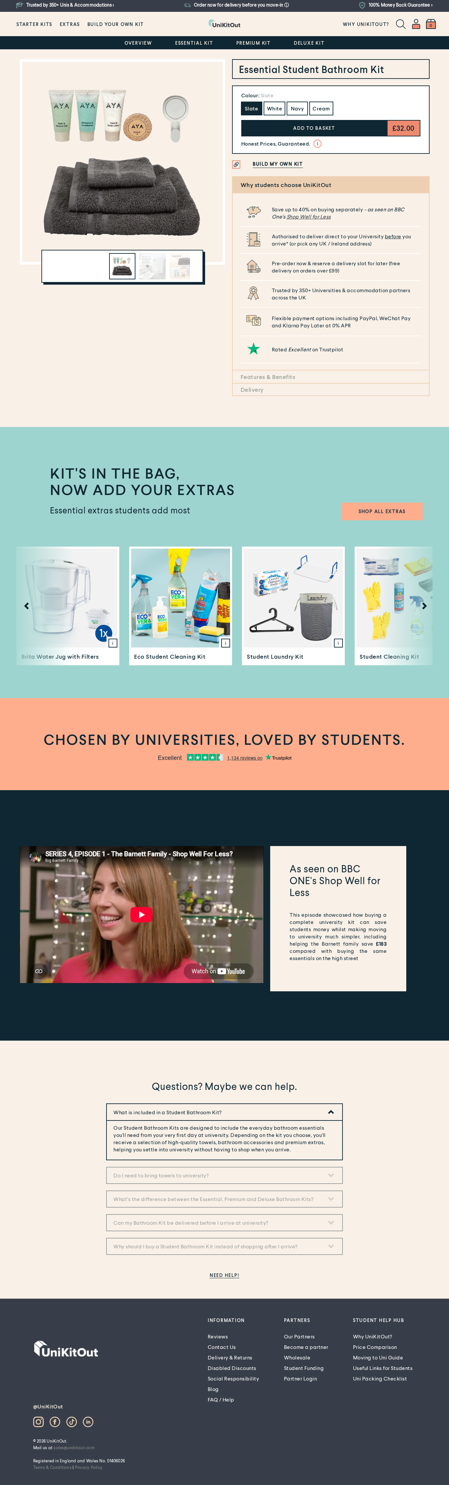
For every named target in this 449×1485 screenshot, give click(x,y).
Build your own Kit (115, 24)
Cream (321, 108)
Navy (297, 108)
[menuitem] (34, 24)
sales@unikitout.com (74, 1447)
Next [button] (422, 606)
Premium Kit (253, 43)
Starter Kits (34, 24)
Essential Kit (194, 43)
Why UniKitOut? (366, 24)
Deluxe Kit (309, 43)
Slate (251, 108)
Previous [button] (24, 606)
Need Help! (225, 1275)
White (274, 108)
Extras (70, 24)
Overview (138, 43)
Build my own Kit (278, 164)
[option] (122, 162)
